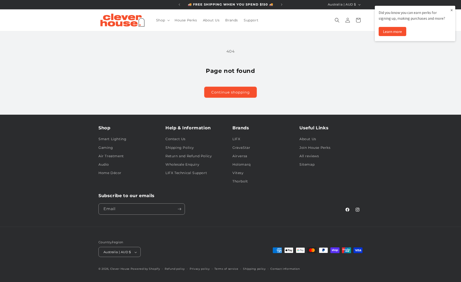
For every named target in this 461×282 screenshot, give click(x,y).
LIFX (236, 139)
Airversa (239, 156)
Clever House (120, 269)
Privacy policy (200, 268)
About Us (307, 139)
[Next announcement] (281, 4)
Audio (103, 164)
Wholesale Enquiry (182, 164)
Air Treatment (111, 156)
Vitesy (238, 173)
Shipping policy (254, 268)
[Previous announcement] (179, 4)
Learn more (392, 31)
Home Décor (109, 173)
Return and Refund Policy (188, 156)
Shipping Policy (179, 147)
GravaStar (241, 147)
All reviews (309, 156)
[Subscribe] (179, 209)
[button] (162, 20)
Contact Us (175, 139)
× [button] (451, 10)
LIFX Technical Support (186, 173)
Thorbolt (240, 181)
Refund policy (175, 268)
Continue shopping (230, 92)
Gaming (105, 147)
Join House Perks (315, 147)
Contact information (285, 268)
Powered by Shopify (145, 269)
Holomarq (241, 164)
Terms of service (226, 268)
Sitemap (307, 164)
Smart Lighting (112, 139)
